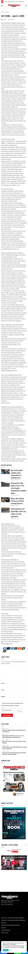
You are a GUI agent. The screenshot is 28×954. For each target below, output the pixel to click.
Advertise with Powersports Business (10, 925)
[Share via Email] (22, 648)
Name (3, 683)
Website (3, 696)
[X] (7, 648)
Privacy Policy (4, 932)
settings (22, 947)
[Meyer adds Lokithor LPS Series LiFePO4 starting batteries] (5, 499)
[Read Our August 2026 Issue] (14, 781)
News (7, 12)
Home (3, 12)
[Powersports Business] (14, 5)
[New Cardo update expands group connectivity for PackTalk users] (5, 471)
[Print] (4, 651)
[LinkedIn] (11, 648)
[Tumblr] (15, 648)
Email (3, 690)
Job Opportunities (5, 930)
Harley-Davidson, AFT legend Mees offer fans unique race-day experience (18, 512)
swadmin (4, 19)
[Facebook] (4, 648)
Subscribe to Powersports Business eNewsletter (13, 920)
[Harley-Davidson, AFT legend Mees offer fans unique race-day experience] (5, 510)
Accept (5, 950)
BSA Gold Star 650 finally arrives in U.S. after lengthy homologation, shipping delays (18, 488)
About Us (3, 927)
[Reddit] (19, 648)
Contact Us (4, 922)
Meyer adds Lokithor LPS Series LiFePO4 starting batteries (17, 501)
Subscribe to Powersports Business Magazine (12, 917)
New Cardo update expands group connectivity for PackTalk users (17, 474)
